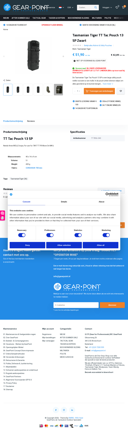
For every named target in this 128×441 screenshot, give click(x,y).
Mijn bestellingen (49, 338)
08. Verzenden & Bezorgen (13, 357)
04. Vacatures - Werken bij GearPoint (17, 344)
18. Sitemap (8, 390)
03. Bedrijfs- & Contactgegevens (16, 341)
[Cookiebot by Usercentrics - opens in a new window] (107, 194)
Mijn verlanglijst (48, 341)
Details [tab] (64, 202)
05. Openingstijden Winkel (13, 347)
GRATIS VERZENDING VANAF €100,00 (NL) (81, 25)
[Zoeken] (96, 7)
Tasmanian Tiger (84, 49)
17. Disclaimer (8, 386)
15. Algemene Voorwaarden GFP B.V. (17, 380)
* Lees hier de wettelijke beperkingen (66, 310)
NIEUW (6, 18)
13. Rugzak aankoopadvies (13, 373)
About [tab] (101, 202)
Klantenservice (49, 7)
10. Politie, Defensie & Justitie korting (17, 364)
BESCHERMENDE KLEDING (78, 18)
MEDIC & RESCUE (121, 18)
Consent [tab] (26, 202)
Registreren (47, 334)
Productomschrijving (13, 121)
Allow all (100, 245)
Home (5, 29)
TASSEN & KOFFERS (57, 18)
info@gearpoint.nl (62, 276)
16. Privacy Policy (10, 383)
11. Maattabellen (9, 367)
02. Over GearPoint (10, 338)
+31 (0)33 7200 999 (96, 347)
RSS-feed (79, 418)
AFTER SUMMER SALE (21, 18)
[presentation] (4, 56)
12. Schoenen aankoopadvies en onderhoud (20, 370)
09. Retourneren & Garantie (14, 360)
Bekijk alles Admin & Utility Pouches (98, 45)
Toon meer (107, 84)
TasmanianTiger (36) (18, 179)
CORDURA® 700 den (34, 168)
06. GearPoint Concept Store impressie (18, 351)
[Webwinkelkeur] (64, 432)
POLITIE (107, 18)
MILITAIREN (97, 18)
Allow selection (64, 245)
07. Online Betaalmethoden (14, 354)
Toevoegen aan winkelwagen (101, 91)
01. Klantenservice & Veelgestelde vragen (19, 334)
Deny (27, 245)
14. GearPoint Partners (12, 377)
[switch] (50, 235)
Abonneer (112, 305)
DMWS (71, 418)
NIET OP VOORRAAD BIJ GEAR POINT (91, 61)
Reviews (31, 121)
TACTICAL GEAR (39, 18)
